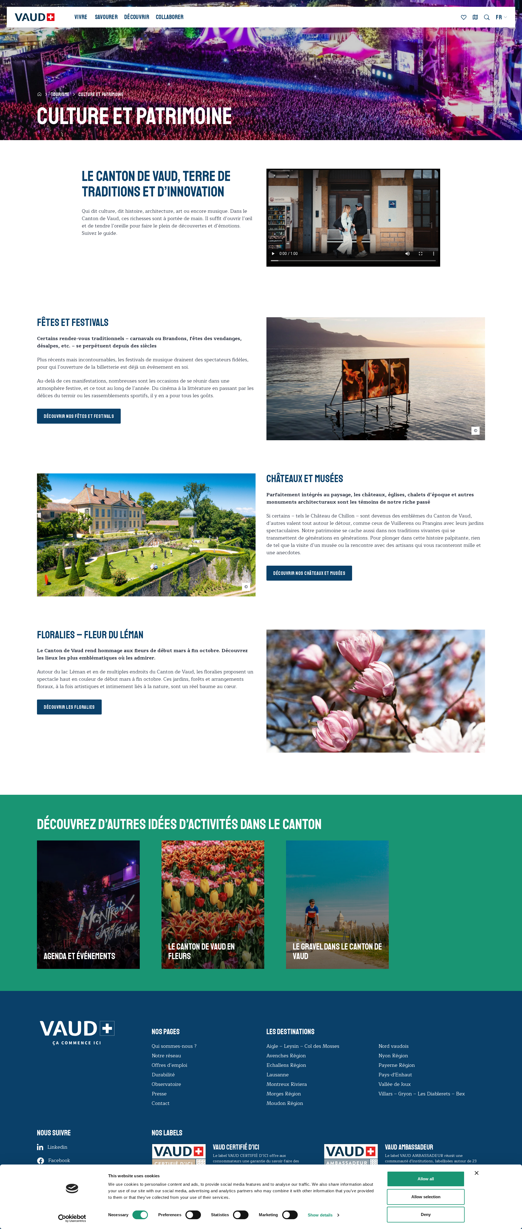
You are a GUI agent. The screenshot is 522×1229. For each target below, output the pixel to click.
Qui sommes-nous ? (174, 1046)
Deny (426, 1214)
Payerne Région (396, 1065)
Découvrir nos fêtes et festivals (79, 416)
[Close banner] (476, 1173)
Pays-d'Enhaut (395, 1075)
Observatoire (166, 1084)
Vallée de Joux (394, 1084)
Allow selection (425, 1196)
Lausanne (277, 1075)
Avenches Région (286, 1056)
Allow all (426, 1178)
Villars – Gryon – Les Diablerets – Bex (423, 1094)
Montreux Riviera (286, 1084)
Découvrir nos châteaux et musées (309, 573)
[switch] (187, 1214)
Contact (161, 1103)
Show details (320, 1215)
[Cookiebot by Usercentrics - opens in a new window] (72, 1218)
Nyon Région (393, 1056)
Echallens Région (286, 1065)
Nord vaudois (393, 1046)
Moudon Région (284, 1103)
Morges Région (283, 1094)
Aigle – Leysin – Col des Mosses (302, 1046)
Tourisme (60, 94)
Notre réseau (166, 1056)
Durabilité (163, 1075)
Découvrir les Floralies (69, 707)
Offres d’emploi (169, 1065)
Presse (159, 1094)
